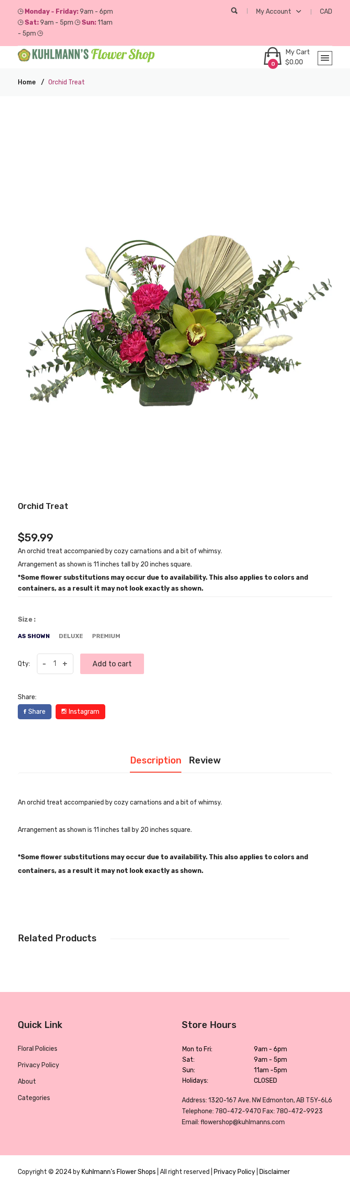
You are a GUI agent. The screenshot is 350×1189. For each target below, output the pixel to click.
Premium (106, 636)
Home (27, 82)
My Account (274, 12)
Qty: (24, 664)
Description (155, 760)
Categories (34, 1098)
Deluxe (71, 636)
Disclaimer (274, 1172)
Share (37, 712)
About (27, 1081)
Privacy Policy (38, 1065)
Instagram (84, 712)
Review (205, 760)
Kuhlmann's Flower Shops (119, 1172)
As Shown (34, 636)
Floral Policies (37, 1049)
